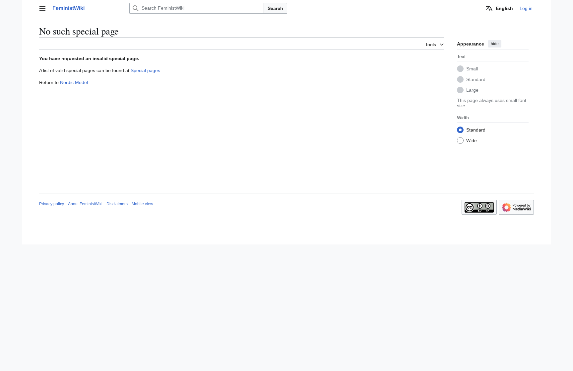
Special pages (145, 70)
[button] (42, 8)
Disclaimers (117, 204)
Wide (471, 140)
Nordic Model (74, 82)
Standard (475, 79)
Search (275, 8)
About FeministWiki (85, 204)
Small (472, 68)
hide (495, 44)
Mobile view (142, 204)
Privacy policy (51, 204)
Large (472, 90)
